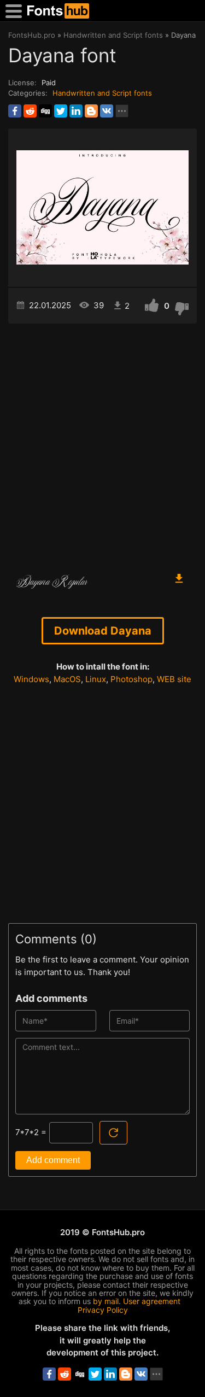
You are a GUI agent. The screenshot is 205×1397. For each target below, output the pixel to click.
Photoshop (131, 679)
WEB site (174, 679)
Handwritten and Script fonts (102, 93)
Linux (95, 679)
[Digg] (45, 111)
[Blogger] (91, 111)
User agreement (151, 1301)
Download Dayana (102, 630)
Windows (31, 679)
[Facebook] (14, 111)
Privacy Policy (103, 1309)
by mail (106, 1301)
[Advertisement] (102, 442)
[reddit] (30, 111)
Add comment (53, 1160)
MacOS (67, 679)
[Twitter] (60, 111)
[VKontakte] (106, 111)
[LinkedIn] (76, 111)
